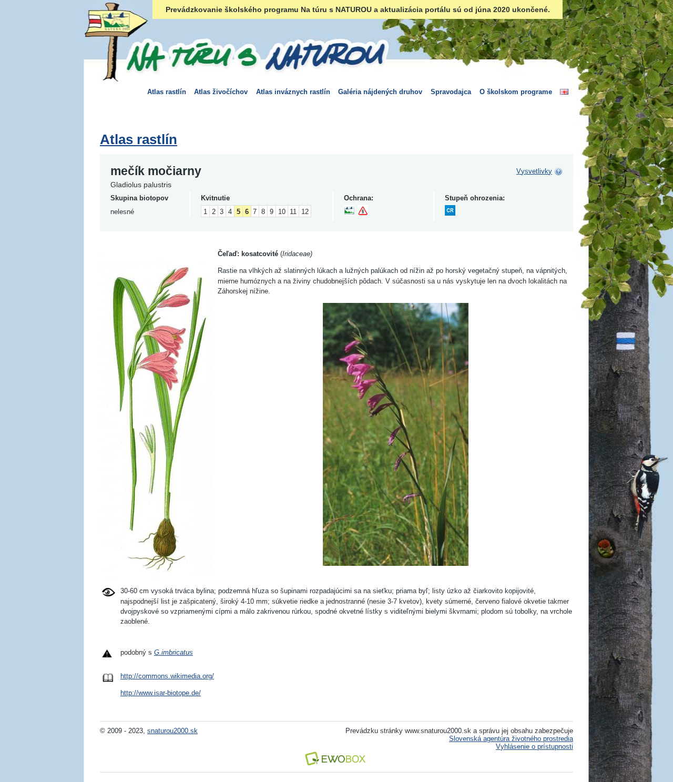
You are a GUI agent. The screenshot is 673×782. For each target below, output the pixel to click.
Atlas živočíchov (221, 92)
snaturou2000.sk (172, 731)
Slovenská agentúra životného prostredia (511, 739)
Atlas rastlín (166, 92)
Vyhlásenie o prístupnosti (534, 746)
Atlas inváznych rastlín (293, 92)
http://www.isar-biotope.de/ (160, 693)
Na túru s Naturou (255, 55)
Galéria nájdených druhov (380, 92)
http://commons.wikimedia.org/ (167, 676)
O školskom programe (516, 92)
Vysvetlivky (534, 171)
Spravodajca (451, 92)
